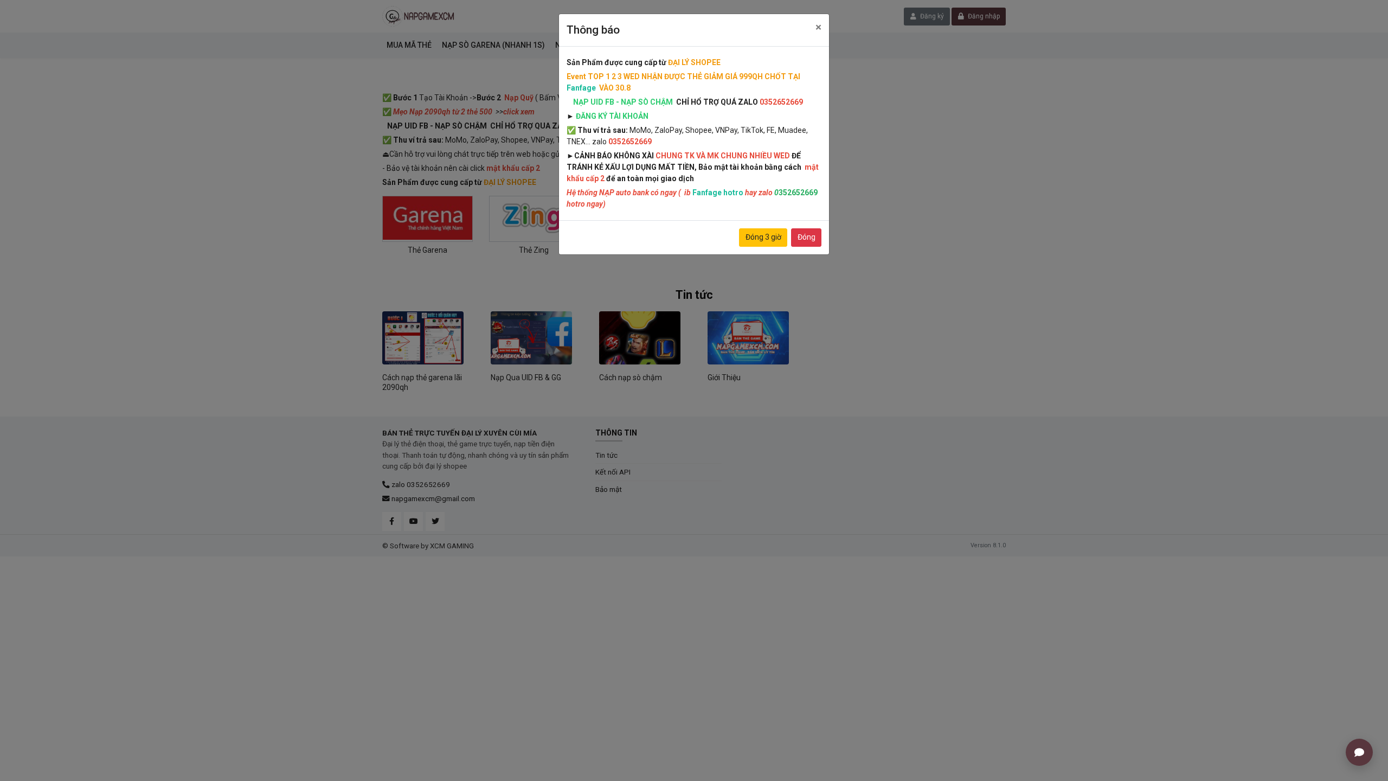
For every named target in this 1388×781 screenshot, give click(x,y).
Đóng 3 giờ (763, 237)
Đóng (806, 237)
